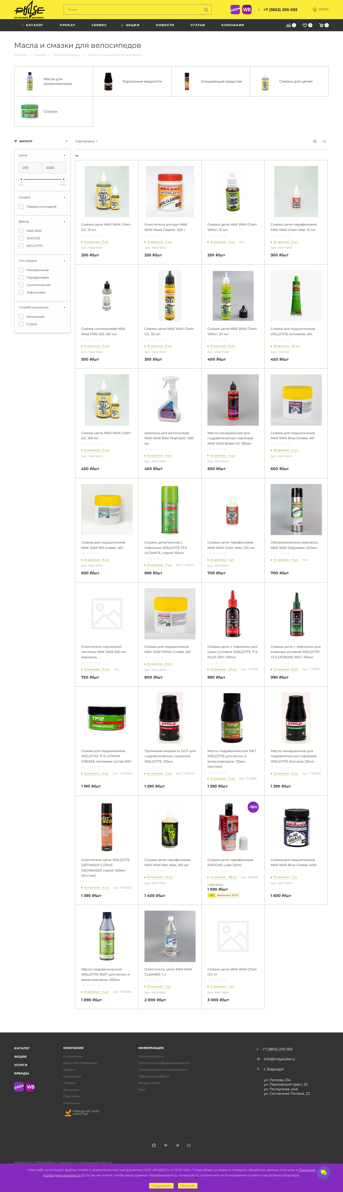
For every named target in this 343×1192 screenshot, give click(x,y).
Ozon (235, 9)
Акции (20, 1056)
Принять (187, 1186)
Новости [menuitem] (165, 25)
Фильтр (25, 141)
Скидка (24, 197)
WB (247, 9)
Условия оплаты (151, 1056)
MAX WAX (34, 231)
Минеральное (38, 270)
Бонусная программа (80, 1063)
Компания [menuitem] (232, 25)
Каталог (22, 1048)
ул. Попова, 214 (277, 1080)
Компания (73, 1048)
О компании (73, 1056)
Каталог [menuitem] (34, 25)
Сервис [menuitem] (99, 25)
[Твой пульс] (29, 9)
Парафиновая (38, 277)
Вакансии (71, 1089)
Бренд (24, 221)
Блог (142, 1089)
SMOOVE (34, 238)
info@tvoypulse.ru (279, 1059)
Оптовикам (72, 1076)
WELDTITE (35, 245)
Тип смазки (28, 260)
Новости (70, 1069)
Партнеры (71, 1096)
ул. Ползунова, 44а (281, 1089)
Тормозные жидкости (142, 81)
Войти (324, 9)
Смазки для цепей (296, 81)
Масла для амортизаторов (58, 81)
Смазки (50, 111)
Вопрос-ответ (149, 1083)
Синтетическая (39, 285)
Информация (151, 1048)
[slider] (21, 179)
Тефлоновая (36, 292)
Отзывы (69, 1083)
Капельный (36, 316)
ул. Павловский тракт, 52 (286, 1084)
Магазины (71, 1103)
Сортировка (84, 141)
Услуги (20, 1065)
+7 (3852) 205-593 (280, 9)
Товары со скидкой (41, 206)
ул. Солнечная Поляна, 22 (287, 1093)
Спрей (32, 324)
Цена (23, 155)
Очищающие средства (221, 81)
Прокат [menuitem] (67, 25)
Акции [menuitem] (133, 25)
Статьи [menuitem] (198, 25)
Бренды (21, 1073)
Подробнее (161, 1186)
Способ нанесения (34, 307)
